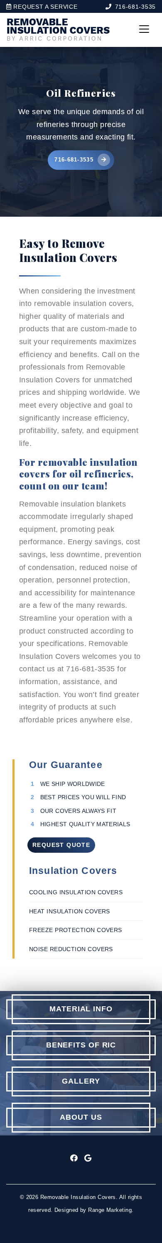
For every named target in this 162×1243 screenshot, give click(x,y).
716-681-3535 (135, 6)
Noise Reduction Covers (71, 949)
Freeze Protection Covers (75, 930)
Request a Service (44, 6)
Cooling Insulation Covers (76, 892)
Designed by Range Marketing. (94, 1210)
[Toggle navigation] (144, 29)
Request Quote (61, 845)
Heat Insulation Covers (69, 911)
